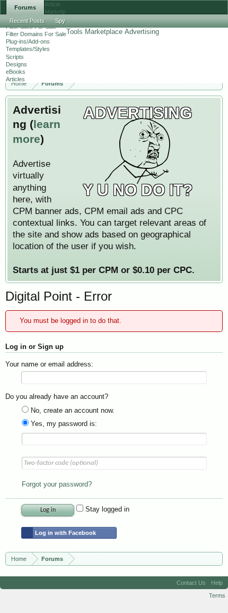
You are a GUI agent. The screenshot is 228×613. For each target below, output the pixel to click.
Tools (74, 32)
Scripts (15, 57)
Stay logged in (106, 509)
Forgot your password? (57, 484)
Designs (16, 64)
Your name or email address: (49, 364)
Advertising (142, 32)
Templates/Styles (28, 49)
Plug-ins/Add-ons (28, 41)
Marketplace (103, 32)
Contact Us (191, 583)
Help (217, 583)
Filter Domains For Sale (36, 34)
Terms (217, 595)
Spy (60, 21)
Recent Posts (27, 21)
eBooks (15, 72)
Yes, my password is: (63, 424)
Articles (15, 79)
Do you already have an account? (56, 397)
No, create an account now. (72, 410)
